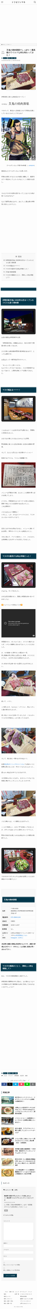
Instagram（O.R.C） (17, 938)
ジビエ (5, 1075)
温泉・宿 (11, 1291)
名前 (5, 1243)
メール (6, 1249)
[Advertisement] (18, 23)
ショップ (17, 1291)
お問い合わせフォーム (25, 1303)
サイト (5, 1256)
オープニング (23, 1291)
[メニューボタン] (2, 2)
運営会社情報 (23, 1296)
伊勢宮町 (16, 1075)
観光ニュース (7, 1296)
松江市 (22, 1075)
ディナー (11, 1075)
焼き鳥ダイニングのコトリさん (14, 764)
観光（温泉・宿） (8, 1303)
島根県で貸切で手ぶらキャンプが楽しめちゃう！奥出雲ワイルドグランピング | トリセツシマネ (18, 1198)
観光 (5, 1294)
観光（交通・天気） (9, 1301)
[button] (14, 327)
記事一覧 (17, 1294)
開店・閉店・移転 (12, 58)
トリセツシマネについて (26, 1294)
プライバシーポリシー (25, 1301)
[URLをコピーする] (33, 1084)
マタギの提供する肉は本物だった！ (17, 269)
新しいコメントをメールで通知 (12, 1264)
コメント (7, 1221)
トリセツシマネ (18, 2)
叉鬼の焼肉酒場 (11, 272)
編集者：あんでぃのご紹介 (26, 1298)
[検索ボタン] (35, 2)
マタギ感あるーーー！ (13, 265)
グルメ (5, 58)
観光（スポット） (8, 1298)
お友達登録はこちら (20, 935)
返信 (6, 1210)
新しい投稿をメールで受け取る (12, 1270)
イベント (30, 1291)
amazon (31, 165)
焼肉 (26, 1075)
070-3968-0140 (16, 917)
